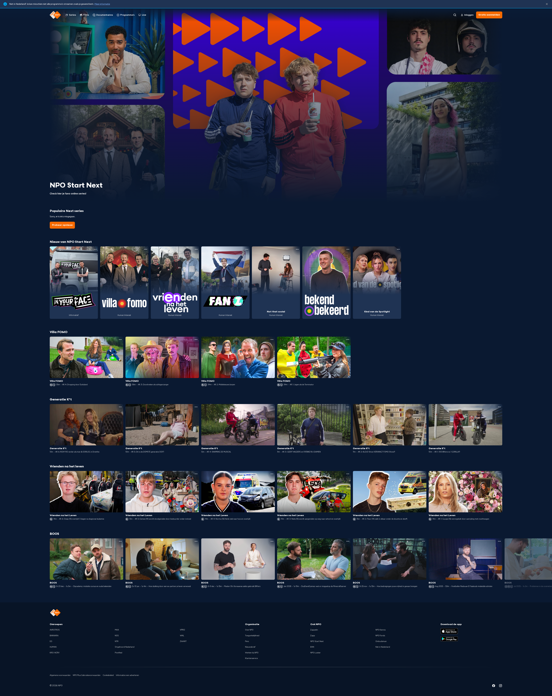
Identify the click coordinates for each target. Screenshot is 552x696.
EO (51, 641)
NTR (116, 641)
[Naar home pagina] (55, 15)
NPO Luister (315, 653)
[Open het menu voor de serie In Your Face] (95, 249)
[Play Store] (449, 639)
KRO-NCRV (54, 653)
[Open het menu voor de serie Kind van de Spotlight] (398, 249)
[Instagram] (500, 686)
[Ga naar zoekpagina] (455, 14)
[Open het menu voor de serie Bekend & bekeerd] (348, 249)
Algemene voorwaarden (60, 675)
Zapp (312, 636)
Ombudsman (381, 641)
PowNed (118, 653)
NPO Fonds (380, 636)
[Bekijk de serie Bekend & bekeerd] (326, 282)
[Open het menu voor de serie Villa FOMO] (145, 249)
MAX (117, 630)
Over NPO (249, 630)
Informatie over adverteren (127, 675)
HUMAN (53, 647)
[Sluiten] (547, 4)
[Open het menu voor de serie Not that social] (297, 249)
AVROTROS (55, 630)
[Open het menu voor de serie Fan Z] (247, 249)
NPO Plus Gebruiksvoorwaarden (86, 675)
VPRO (182, 630)
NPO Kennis (380, 630)
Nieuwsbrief (250, 647)
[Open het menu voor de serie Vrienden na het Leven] (196, 249)
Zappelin (314, 630)
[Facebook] (493, 686)
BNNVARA (54, 636)
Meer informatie (102, 4)
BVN (312, 647)
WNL (182, 636)
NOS (117, 636)
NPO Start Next (317, 641)
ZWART (183, 641)
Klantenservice (251, 658)
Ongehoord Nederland (124, 647)
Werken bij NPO (251, 653)
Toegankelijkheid (252, 636)
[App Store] (449, 631)
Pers (247, 641)
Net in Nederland (382, 647)
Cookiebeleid (108, 675)
